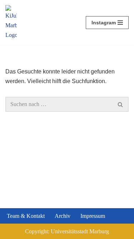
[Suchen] (121, 104)
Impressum (92, 216)
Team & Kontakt (26, 216)
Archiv (62, 216)
